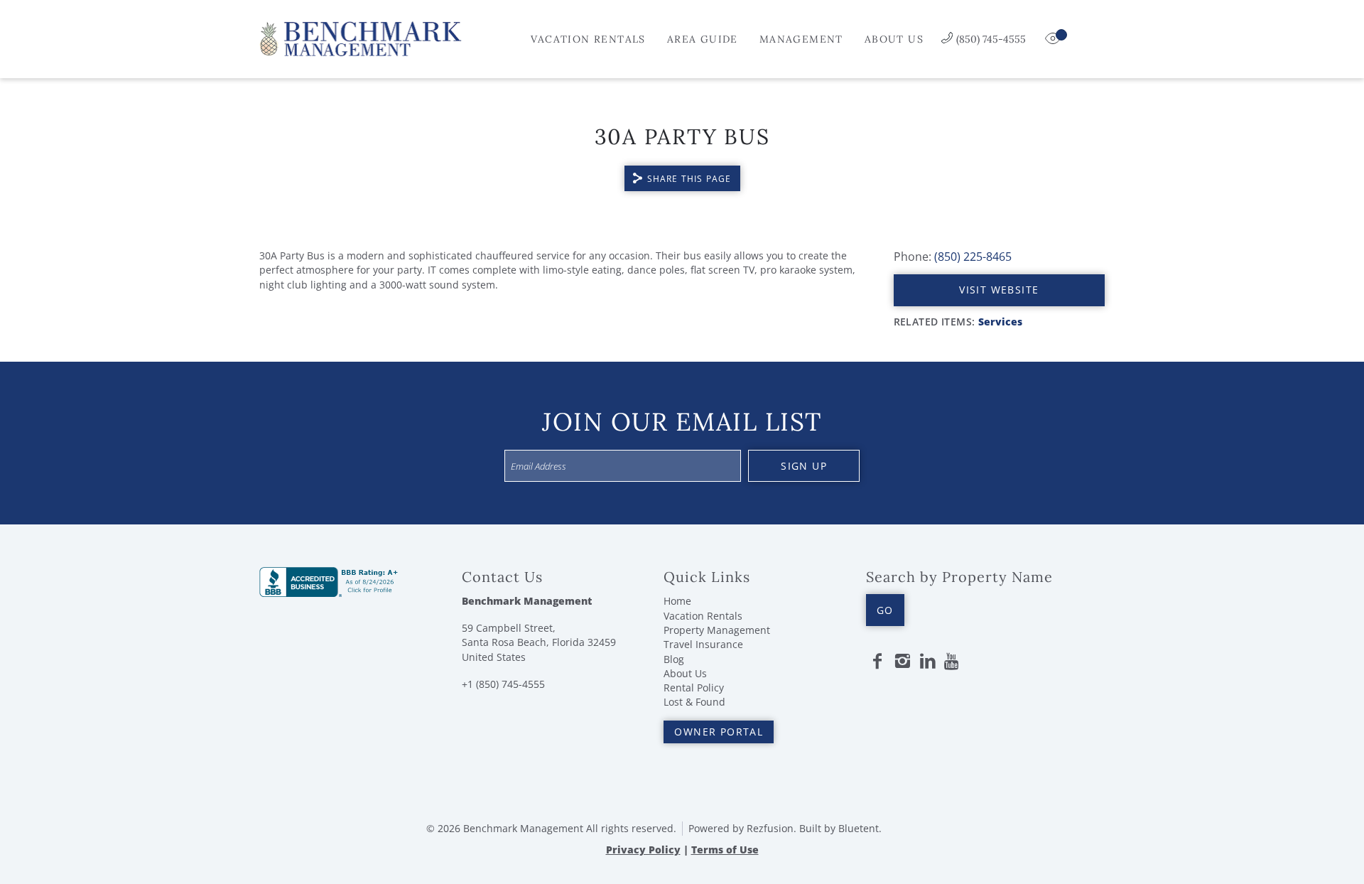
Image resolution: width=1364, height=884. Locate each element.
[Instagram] (902, 661)
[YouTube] (952, 661)
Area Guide (702, 39)
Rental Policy (694, 687)
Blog (674, 659)
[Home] (360, 37)
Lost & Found (694, 701)
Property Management (717, 630)
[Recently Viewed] (1054, 39)
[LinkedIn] (927, 661)
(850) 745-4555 (991, 39)
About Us (894, 39)
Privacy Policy (643, 849)
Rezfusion (770, 828)
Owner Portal (718, 731)
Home (677, 601)
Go (885, 610)
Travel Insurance (703, 644)
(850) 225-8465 (973, 256)
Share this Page (689, 179)
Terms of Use (725, 849)
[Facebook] (877, 661)
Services (1000, 321)
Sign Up (804, 466)
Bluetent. (860, 828)
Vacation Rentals (588, 39)
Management (801, 39)
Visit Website (999, 289)
